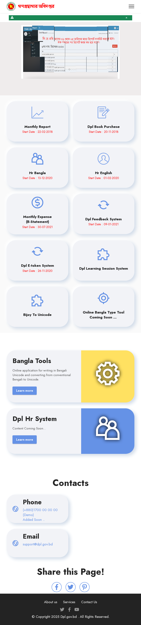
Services (69, 601)
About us (50, 601)
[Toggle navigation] (131, 6)
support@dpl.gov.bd (38, 544)
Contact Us (89, 601)
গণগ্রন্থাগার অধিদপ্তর (36, 6)
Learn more (24, 390)
